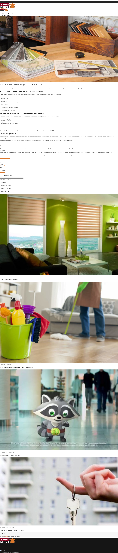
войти (6, 536)
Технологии (2, 172)
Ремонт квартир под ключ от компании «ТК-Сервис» (12, 530)
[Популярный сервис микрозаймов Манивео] (59, 450)
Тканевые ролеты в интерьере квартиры (9, 279)
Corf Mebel (46, 88)
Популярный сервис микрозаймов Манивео (10, 455)
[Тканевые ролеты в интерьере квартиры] (59, 274)
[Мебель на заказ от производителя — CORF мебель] (59, 81)
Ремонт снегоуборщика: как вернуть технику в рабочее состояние (11, 12)
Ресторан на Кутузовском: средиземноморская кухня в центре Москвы (12, 10)
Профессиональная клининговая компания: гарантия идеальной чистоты (16, 367)
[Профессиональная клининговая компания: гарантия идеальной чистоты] (59, 362)
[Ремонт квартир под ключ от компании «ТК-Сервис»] (59, 525)
